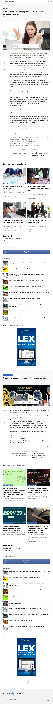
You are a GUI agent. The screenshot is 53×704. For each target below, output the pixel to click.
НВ (42, 57)
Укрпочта (27, 145)
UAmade (11, 446)
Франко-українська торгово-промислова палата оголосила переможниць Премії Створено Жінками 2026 (29, 293)
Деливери (27, 143)
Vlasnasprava (7, 196)
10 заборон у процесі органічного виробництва (20, 311)
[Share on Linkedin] (4, 69)
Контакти (47, 700)
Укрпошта (33, 145)
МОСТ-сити (21, 446)
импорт (32, 143)
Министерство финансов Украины (16, 145)
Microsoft (32, 137)
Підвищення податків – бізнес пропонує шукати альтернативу (13, 221)
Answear (14, 137)
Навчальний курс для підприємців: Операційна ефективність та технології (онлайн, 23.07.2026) (27, 275)
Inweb (23, 699)
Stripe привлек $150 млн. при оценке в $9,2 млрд (19, 454)
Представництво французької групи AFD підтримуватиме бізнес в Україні (38, 188)
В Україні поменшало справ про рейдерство (13, 187)
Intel (27, 137)
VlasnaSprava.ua (6, 699)
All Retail (17, 133)
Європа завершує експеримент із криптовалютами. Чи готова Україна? (26, 280)
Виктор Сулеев (20, 143)
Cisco (23, 137)
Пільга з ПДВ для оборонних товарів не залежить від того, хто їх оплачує (27, 317)
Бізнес (5, 8)
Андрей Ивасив (24, 139)
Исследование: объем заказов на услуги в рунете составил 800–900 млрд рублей (41, 153)
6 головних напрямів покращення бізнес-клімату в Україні (37, 221)
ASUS (19, 137)
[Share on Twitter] (4, 66)
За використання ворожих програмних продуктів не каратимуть (25, 298)
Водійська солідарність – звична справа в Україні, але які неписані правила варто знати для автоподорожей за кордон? (37, 529)
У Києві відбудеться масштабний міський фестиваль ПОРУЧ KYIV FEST (26, 286)
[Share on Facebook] (4, 62)
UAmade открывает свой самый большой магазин (20, 152)
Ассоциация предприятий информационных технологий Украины (22, 141)
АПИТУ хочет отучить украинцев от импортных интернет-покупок (39, 455)
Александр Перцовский (14, 139)
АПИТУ (30, 139)
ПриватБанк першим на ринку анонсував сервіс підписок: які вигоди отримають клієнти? (12, 528)
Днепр (16, 446)
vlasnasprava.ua (23, 45)
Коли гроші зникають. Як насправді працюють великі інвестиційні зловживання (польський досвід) (29, 305)
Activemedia (12, 701)
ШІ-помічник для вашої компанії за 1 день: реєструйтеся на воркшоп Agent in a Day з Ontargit (38, 490)
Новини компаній (8, 485)
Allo (10, 137)
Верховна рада (13, 143)
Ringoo (36, 137)
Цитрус (38, 145)
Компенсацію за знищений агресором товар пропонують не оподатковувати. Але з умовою (29, 262)
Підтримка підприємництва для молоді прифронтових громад (24, 268)
